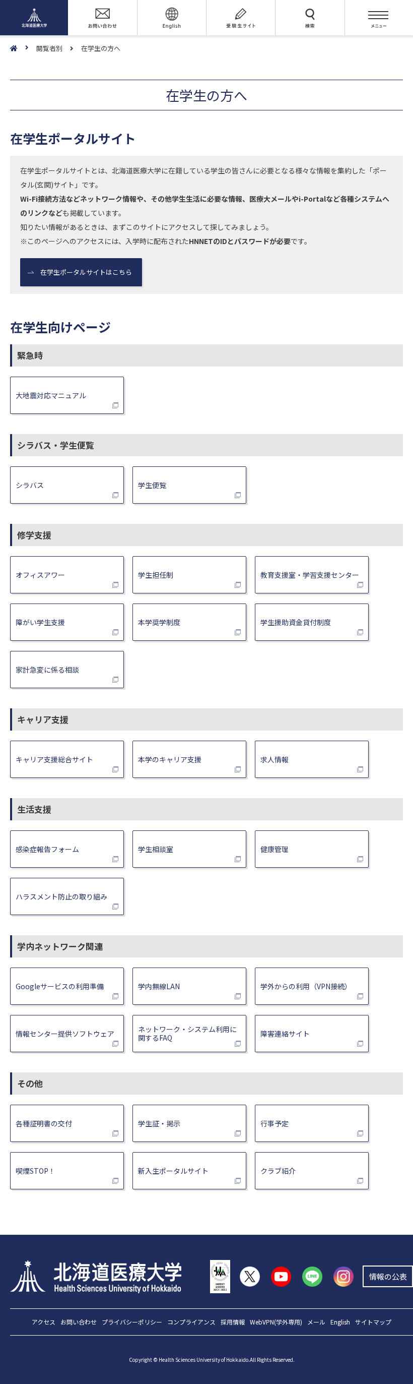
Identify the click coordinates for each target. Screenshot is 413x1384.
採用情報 (233, 1322)
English (340, 1322)
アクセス (43, 1322)
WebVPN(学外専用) (276, 1322)
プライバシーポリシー (132, 1322)
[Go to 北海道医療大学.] (23, 48)
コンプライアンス (191, 1322)
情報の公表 (388, 1276)
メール (316, 1322)
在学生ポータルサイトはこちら (86, 272)
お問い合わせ (78, 1322)
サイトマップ (373, 1322)
